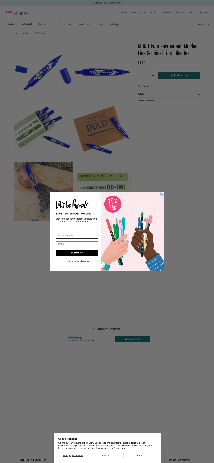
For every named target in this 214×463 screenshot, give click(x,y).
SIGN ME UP (77, 253)
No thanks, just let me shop (78, 261)
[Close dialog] (161, 194)
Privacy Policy (120, 448)
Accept (105, 456)
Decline (138, 456)
